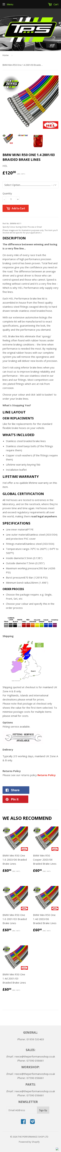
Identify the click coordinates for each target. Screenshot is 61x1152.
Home (6, 55)
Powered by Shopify (29, 1141)
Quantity (7, 193)
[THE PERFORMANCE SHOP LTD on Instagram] (32, 1122)
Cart (55, 4)
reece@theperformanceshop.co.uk (35, 1056)
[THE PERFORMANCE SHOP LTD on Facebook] (23, 1122)
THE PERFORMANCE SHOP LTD (33, 1136)
